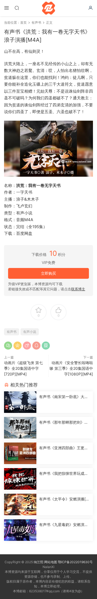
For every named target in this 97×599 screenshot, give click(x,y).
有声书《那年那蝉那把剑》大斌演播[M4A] (63, 422)
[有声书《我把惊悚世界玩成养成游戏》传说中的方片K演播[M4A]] (20, 479)
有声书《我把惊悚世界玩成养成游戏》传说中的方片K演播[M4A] (63, 473)
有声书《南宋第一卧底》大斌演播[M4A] (63, 396)
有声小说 (29, 332)
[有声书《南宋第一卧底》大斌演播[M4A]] (20, 402)
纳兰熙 (38, 562)
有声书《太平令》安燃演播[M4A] (64, 499)
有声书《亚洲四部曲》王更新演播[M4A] (63, 448)
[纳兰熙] (48, 8)
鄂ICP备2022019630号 (75, 562)
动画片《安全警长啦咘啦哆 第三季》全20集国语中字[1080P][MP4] (71, 368)
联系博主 (78, 289)
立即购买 (48, 273)
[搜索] (16, 7)
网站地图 (50, 562)
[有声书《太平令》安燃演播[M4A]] (20, 504)
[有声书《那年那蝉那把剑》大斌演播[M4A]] (20, 427)
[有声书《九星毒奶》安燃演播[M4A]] (20, 530)
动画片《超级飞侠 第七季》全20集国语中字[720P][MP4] (23, 368)
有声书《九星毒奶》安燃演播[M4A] (63, 524)
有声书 (11, 332)
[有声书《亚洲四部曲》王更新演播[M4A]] (20, 453)
